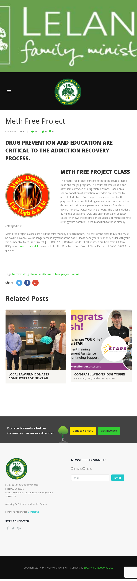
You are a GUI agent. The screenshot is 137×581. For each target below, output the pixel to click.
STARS (112, 378)
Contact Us (33, 511)
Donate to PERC (83, 430)
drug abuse (30, 274)
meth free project (59, 274)
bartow (17, 274)
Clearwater (79, 378)
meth (42, 274)
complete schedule (28, 246)
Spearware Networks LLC (98, 567)
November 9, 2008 (14, 131)
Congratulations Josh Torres (100, 374)
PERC (88, 378)
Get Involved (109, 430)
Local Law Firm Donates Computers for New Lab (29, 376)
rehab (75, 274)
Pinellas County (100, 378)
